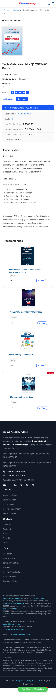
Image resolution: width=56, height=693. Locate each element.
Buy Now (22, 99)
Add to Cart (8, 99)
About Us (7, 524)
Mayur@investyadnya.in (12, 624)
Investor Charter (10, 576)
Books (6, 10)
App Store (17, 608)
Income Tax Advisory (12, 509)
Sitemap (6, 567)
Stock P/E (9, 139)
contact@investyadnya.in (12, 598)
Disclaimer (7, 554)
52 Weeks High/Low (14, 129)
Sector (8, 119)
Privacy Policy (9, 558)
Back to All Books (13, 20)
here (17, 606)
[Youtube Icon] (4, 485)
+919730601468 (38, 598)
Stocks (16, 10)
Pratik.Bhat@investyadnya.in (13, 629)
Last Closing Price (13, 124)
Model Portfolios (10, 495)
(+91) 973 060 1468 (16, 471)
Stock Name (10, 114)
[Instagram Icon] (27, 485)
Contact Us (7, 529)
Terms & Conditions (11, 563)
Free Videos (8, 538)
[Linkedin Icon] (15, 485)
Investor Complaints (11, 572)
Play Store (7, 608)
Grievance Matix (10, 581)
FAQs (5, 543)
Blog (5, 533)
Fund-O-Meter (9, 504)
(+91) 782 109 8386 (16, 475)
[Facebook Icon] (10, 485)
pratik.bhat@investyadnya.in (13, 603)
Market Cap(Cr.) (13, 134)
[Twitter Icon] (21, 485)
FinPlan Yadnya (9, 513)
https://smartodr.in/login (22, 634)
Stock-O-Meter (9, 500)
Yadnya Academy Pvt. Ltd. (27, 680)
